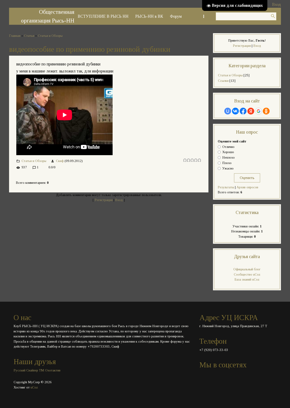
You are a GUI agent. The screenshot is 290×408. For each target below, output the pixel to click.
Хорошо (228, 152)
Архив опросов (247, 187)
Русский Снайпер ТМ (29, 370)
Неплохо (228, 157)
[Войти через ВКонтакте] (235, 111)
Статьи (29, 35)
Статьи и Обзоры (50, 35)
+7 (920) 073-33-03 (213, 350)
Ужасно (228, 168)
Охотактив (52, 370)
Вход (276, 4)
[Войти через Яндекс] (250, 111)
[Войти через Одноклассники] (266, 111)
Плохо (227, 163)
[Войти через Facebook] (243, 111)
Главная (14, 35)
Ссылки (223, 80)
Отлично (228, 147)
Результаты (226, 187)
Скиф (60, 161)
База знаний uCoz (246, 279)
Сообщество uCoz (247, 274)
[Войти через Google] (258, 111)
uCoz (34, 387)
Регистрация (104, 200)
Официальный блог (247, 269)
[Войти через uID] (227, 111)
